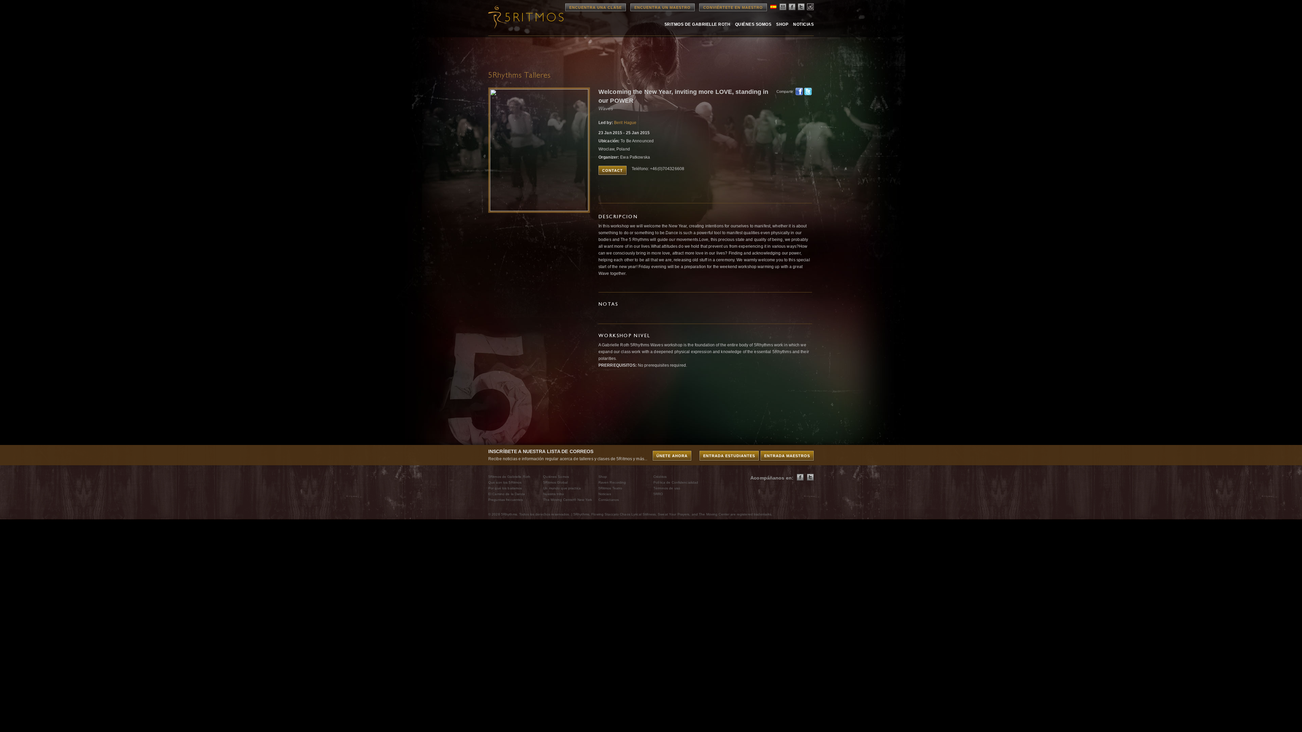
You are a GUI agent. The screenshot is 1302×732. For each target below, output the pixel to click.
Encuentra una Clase (595, 7)
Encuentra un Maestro (662, 7)
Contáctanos (608, 500)
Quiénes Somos (753, 24)
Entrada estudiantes (729, 456)
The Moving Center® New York (567, 500)
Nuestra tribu (553, 494)
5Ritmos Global (555, 482)
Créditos (660, 477)
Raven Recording (612, 482)
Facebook (799, 91)
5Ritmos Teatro (610, 488)
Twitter (808, 91)
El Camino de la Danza (506, 494)
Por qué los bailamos (505, 488)
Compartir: (784, 91)
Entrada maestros (787, 456)
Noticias (803, 24)
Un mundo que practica (562, 488)
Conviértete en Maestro (733, 7)
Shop (782, 24)
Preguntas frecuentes (505, 500)
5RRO (658, 494)
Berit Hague (625, 122)
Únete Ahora (672, 456)
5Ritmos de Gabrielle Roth (697, 24)
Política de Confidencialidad (675, 482)
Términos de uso (666, 488)
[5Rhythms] (525, 17)
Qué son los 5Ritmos (504, 482)
